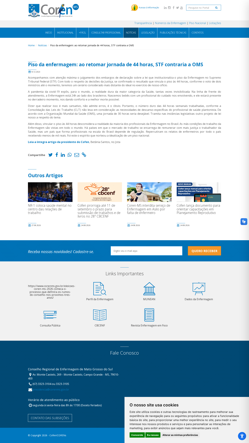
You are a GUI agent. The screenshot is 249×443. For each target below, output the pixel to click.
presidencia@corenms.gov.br (51, 389)
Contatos (198, 32)
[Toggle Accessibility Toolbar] (242, 436)
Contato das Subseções (50, 418)
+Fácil (82, 32)
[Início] (53, 10)
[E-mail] (76, 155)
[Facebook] (173, 7)
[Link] (84, 155)
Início (48, 32)
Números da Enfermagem (170, 23)
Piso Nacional (197, 23)
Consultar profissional (106, 32)
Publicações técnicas (173, 32)
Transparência (143, 23)
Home (31, 45)
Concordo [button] (137, 435)
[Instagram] (169, 7)
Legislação (148, 32)
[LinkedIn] (165, 7)
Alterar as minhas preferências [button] (180, 435)
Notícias (131, 32)
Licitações (215, 23)
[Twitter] (177, 7)
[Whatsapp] (70, 155)
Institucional (65, 32)
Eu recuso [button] (153, 435)
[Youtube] (182, 7)
